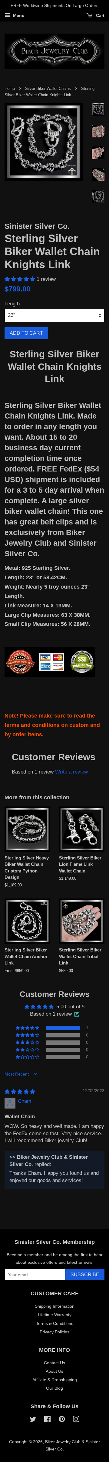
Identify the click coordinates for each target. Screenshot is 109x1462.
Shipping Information (54, 1306)
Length (12, 304)
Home (10, 88)
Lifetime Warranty (54, 1314)
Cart (99, 15)
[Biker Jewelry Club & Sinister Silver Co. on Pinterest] (61, 1420)
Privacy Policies (54, 1331)
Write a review (71, 772)
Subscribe (85, 1274)
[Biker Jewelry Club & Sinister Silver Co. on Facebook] (47, 1420)
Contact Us (54, 1362)
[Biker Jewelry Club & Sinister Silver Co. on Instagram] (76, 1420)
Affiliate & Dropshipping (54, 1379)
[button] (21, 279)
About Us (54, 1371)
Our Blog (54, 1388)
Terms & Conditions (54, 1323)
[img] (20, 1092)
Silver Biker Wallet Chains (48, 88)
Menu (18, 15)
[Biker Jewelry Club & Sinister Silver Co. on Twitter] (33, 1420)
